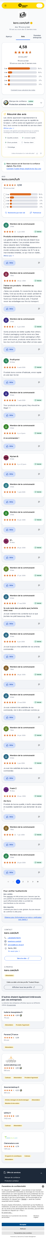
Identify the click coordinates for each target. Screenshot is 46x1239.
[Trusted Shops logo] (23, 5)
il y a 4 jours (21, 433)
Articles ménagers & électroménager (17, 1100)
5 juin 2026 (21, 327)
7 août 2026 (21, 400)
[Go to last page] (38, 882)
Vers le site (22, 958)
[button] (5, 6)
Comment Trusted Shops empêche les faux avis (24, 169)
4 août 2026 (21, 367)
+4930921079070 (14, 938)
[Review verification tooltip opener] (31, 23)
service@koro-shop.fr (16, 945)
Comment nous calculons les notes (23, 90)
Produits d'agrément (22, 1025)
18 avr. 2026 (21, 281)
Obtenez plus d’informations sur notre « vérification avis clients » (23, 918)
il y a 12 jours (21, 464)
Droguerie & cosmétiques (13, 1156)
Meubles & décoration (12, 1103)
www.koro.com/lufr (14, 941)
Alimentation (9, 975)
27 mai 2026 (21, 603)
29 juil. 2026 (21, 548)
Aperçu (9, 36)
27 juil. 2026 (21, 575)
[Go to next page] (33, 882)
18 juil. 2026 (21, 674)
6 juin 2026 (21, 641)
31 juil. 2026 (21, 520)
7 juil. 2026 (21, 835)
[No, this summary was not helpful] (40, 153)
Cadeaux (8, 1077)
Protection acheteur (12, 1181)
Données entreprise (37, 36)
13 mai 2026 (21, 702)
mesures (10, 896)
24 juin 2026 (21, 862)
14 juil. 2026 (21, 735)
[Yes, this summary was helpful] (37, 153)
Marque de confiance (12, 1177)
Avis (23, 36)
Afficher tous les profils (22, 987)
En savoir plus (13, 951)
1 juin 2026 (21, 232)
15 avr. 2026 (21, 796)
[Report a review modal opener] (39, 263)
